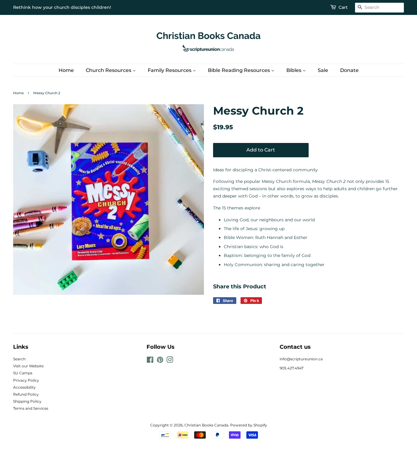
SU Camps (22, 373)
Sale (323, 70)
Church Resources (109, 70)
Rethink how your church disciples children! (62, 7)
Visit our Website (28, 366)
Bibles (294, 70)
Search (19, 359)
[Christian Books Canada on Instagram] (169, 361)
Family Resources (170, 70)
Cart (343, 7)
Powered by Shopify (248, 425)
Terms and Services (30, 408)
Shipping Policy (27, 401)
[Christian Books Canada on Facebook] (150, 361)
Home (66, 70)
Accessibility (24, 387)
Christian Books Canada (206, 425)
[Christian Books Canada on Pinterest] (160, 361)
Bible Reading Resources (239, 70)
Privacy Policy (26, 380)
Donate (349, 70)
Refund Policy (26, 394)
